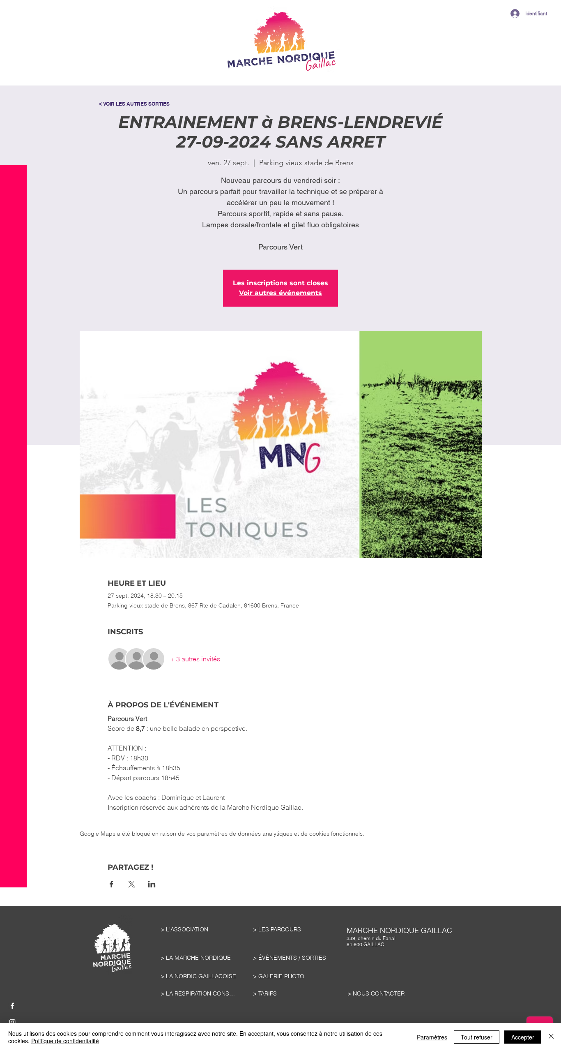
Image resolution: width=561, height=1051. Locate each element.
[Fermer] (551, 1037)
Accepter (522, 1037)
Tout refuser (476, 1037)
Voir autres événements (280, 293)
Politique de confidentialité (65, 1041)
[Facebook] (12, 1006)
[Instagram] (12, 1022)
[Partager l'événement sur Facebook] (111, 884)
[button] (13, 28)
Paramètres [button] (432, 1037)
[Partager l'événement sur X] (132, 884)
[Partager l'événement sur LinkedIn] (152, 884)
